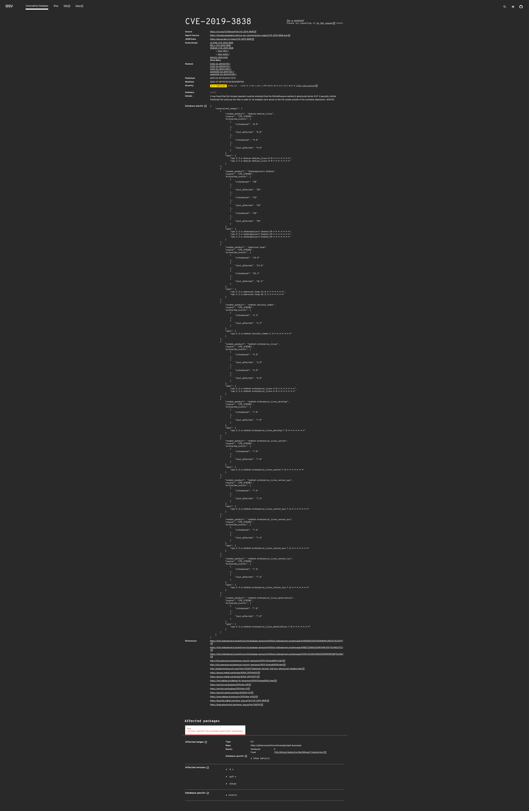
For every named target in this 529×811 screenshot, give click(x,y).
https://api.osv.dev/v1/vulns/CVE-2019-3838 (230, 39)
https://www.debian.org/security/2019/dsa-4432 (232, 697)
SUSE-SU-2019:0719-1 (220, 66)
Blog (56, 6)
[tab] (215, 730)
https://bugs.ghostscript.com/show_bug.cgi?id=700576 (235, 705)
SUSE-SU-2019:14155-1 (220, 69)
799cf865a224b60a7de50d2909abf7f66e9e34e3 (299, 752)
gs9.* (233, 776)
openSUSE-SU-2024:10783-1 (223, 74)
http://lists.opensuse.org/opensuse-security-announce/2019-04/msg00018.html (246, 665)
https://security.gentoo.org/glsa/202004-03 (230, 693)
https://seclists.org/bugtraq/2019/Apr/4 (228, 689)
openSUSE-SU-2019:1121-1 (222, 72)
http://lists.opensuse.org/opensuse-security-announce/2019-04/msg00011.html (246, 661)
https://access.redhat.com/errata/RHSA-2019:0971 (233, 677)
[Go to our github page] (521, 6)
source (232, 795)
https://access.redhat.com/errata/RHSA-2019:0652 (233, 673)
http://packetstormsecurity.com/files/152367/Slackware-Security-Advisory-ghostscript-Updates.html (256, 669)
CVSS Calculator (305, 86)
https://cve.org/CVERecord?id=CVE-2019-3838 (231, 32)
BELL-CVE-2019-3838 (220, 45)
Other (233, 784)
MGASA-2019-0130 (219, 57)
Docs (78, 6)
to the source (324, 23)
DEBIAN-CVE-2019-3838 (221, 48)
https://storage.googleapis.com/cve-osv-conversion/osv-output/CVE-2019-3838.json (249, 35)
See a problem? (295, 20)
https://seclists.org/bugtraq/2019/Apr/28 (229, 685)
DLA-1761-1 (223, 51)
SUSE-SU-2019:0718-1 (220, 64)
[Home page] (9, 7)
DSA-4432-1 (223, 54)
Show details (261, 758)
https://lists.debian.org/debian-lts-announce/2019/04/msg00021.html (242, 681)
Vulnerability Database (37, 6)
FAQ (66, 6)
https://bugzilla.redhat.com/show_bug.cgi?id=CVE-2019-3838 (238, 701)
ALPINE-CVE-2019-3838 (221, 43)
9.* (232, 769)
